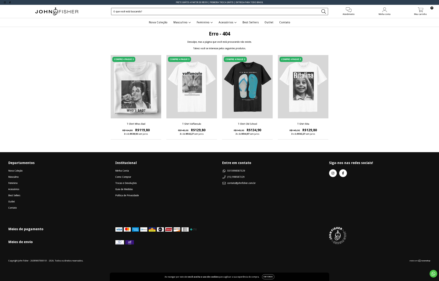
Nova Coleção (158, 22)
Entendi (268, 277)
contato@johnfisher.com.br (241, 183)
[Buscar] (324, 12)
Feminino (203, 22)
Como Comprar (123, 176)
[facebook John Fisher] (10, 2)
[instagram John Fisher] (5, 2)
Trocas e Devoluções (126, 183)
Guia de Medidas (124, 189)
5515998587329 (236, 170)
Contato (284, 22)
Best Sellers (250, 22)
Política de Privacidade (127, 195)
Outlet (269, 22)
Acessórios (226, 22)
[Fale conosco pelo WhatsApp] (433, 274)
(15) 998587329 (236, 176)
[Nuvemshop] (420, 261)
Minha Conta (122, 170)
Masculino (180, 22)
